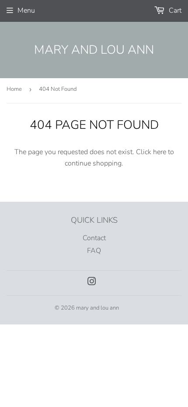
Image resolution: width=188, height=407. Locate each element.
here (159, 152)
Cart (174, 10)
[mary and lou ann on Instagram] (91, 282)
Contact (94, 238)
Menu (26, 10)
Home (14, 89)
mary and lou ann (94, 49)
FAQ (94, 250)
